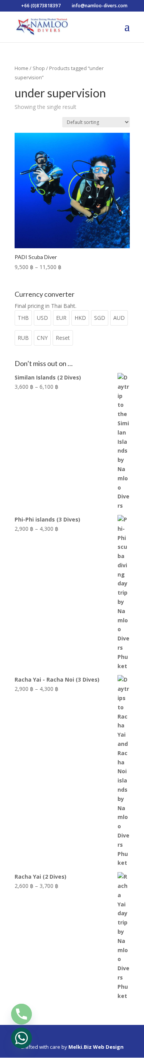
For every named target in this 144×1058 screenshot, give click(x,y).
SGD (99, 317)
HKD (80, 317)
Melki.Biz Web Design (96, 1046)
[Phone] (21, 1014)
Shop (39, 68)
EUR (61, 317)
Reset (63, 337)
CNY (42, 337)
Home (21, 68)
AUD (119, 317)
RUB (23, 337)
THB (23, 317)
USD (42, 317)
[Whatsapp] (21, 1038)
